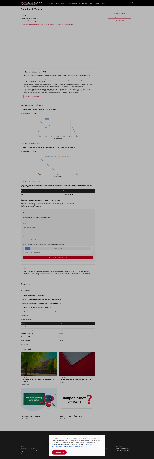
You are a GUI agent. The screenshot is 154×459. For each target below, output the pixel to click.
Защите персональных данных (75, 446)
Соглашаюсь (59, 452)
